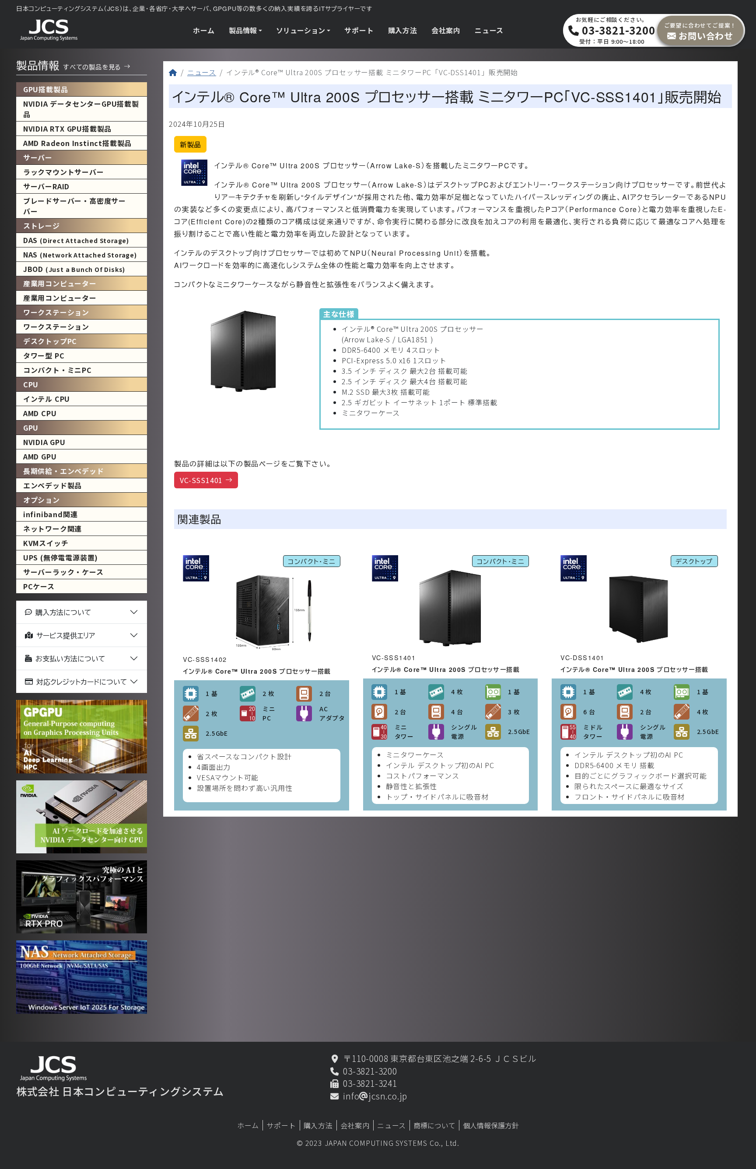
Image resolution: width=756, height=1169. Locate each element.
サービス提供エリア (65, 635)
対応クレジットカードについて (81, 682)
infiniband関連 (50, 514)
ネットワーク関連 (52, 528)
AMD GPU (40, 456)
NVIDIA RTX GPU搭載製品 (67, 128)
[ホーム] (173, 72)
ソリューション (300, 30)
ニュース (489, 30)
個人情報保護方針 (491, 1125)
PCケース (39, 586)
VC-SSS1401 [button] (201, 480)
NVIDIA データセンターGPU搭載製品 (81, 108)
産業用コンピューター (60, 297)
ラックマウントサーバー (63, 172)
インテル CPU (46, 398)
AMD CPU (40, 413)
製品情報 (243, 30)
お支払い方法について (70, 659)
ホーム (204, 30)
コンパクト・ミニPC (57, 370)
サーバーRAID (46, 186)
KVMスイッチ (46, 543)
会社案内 (446, 30)
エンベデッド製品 (52, 485)
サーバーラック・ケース (63, 572)
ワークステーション (56, 326)
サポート (359, 30)
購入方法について (63, 612)
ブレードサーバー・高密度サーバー (74, 205)
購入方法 (402, 30)
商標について (434, 1125)
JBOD (74, 269)
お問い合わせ (700, 31)
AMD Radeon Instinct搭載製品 (77, 143)
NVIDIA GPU (44, 442)
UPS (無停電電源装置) (60, 557)
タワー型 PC (44, 355)
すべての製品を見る (92, 66)
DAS (76, 240)
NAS (80, 254)
